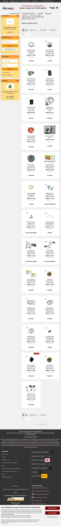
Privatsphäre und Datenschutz (9, 471)
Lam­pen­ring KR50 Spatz (49, 136)
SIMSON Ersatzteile (28, 13)
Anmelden (10, 69)
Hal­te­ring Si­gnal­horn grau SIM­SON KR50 (31, 51)
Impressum (4, 454)
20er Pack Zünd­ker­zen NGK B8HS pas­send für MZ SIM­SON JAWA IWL (31, 281)
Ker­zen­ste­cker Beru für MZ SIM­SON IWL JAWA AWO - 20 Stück (50, 252)
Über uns (48, 13)
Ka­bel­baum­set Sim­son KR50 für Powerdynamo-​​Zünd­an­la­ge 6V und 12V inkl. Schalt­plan (31, 309)
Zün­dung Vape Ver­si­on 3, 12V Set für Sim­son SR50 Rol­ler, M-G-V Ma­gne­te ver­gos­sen (31, 395)
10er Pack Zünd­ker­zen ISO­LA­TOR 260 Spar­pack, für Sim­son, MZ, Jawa (49, 166)
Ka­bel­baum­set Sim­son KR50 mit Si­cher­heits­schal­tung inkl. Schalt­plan (31, 338)
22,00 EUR (10, 32)
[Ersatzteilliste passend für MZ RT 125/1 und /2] (10, 86)
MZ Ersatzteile (15, 13)
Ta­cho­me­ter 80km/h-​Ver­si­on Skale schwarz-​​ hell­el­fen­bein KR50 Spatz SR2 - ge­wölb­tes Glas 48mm (49, 367)
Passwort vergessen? (7, 75)
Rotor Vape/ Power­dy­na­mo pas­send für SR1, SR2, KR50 (31, 166)
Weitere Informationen (52, 517)
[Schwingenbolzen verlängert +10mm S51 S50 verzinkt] (10, 22)
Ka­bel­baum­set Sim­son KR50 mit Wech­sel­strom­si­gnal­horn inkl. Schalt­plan (50, 309)
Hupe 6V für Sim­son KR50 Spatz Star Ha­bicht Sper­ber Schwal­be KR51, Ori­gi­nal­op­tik (49, 51)
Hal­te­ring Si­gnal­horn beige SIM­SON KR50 (31, 195)
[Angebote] (17, 81)
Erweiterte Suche (10, 49)
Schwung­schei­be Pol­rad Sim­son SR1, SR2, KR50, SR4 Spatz (31, 137)
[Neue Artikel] (17, 16)
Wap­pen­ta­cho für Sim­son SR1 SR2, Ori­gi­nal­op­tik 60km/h (31, 80)
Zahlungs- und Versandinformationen (11, 468)
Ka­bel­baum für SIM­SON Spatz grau (49, 109)
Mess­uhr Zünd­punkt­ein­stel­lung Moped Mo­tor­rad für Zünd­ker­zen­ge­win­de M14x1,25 (49, 195)
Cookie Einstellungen (7, 477)
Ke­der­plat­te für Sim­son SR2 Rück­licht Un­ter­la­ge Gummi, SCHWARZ (49, 80)
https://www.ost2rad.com (40, 488)
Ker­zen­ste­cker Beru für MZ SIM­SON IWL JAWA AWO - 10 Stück (31, 252)
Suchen (6, 1)
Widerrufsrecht (5, 460)
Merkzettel (7, 3)
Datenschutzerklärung (26, 517)
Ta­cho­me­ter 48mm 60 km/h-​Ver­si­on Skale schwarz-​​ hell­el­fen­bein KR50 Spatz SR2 (50, 281)
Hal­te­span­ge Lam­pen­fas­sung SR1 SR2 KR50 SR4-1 (49, 223)
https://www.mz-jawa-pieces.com (42, 491)
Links (3, 474)
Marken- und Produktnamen (39, 503)
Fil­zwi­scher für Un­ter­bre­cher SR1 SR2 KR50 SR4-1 (31, 223)
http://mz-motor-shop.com (40, 497)
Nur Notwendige (52, 513)
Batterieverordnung (36, 500)
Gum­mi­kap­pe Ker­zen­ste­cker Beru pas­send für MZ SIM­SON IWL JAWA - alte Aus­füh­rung (49, 338)
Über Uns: (15, 486)
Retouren (36, 1)
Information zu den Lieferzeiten (9, 462)
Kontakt (4, 457)
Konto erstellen (5, 72)
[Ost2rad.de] (8, 8)
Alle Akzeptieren (52, 508)
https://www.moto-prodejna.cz (41, 494)
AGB (3, 465)
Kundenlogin (26, 1)
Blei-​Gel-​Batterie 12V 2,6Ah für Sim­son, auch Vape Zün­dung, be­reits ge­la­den (31, 109)
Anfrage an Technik (47, 1)
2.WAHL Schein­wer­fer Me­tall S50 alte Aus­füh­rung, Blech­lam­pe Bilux (31, 367)
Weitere (40, 13)
